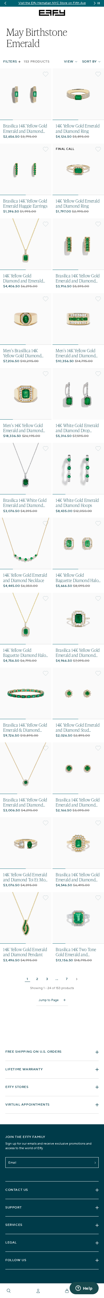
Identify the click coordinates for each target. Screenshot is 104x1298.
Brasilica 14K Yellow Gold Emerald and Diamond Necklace (25, 802)
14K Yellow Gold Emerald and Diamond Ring (78, 128)
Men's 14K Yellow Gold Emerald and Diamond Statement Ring (23, 428)
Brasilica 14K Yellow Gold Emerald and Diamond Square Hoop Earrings (25, 128)
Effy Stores (17, 1087)
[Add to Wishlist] (45, 74)
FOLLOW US (15, 1260)
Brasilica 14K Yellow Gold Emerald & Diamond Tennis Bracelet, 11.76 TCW (25, 727)
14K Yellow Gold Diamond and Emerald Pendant (23, 278)
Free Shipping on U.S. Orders (33, 1052)
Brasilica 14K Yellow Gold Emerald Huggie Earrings (25, 203)
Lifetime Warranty (24, 1069)
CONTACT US (16, 1190)
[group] (52, 3)
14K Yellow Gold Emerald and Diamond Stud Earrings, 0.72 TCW (78, 727)
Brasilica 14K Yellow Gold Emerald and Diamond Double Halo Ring (78, 877)
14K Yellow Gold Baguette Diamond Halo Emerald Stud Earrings (77, 577)
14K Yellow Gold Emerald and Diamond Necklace (25, 577)
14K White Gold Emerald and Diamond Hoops (77, 503)
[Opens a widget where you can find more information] (84, 1288)
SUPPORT (13, 1208)
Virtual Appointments (27, 1105)
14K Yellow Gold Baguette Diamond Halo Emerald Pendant (24, 653)
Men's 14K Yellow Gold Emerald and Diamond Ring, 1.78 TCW (75, 353)
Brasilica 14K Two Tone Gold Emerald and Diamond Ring (76, 952)
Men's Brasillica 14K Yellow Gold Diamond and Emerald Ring (22, 353)
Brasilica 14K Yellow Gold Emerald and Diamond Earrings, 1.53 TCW (78, 278)
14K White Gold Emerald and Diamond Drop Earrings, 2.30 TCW (77, 428)
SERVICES (13, 1225)
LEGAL (11, 1243)
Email (12, 1163)
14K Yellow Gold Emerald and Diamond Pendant (25, 952)
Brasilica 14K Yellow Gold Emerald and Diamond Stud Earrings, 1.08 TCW (78, 802)
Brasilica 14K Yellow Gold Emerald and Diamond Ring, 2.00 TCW (78, 653)
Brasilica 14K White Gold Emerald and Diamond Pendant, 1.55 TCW (24, 503)
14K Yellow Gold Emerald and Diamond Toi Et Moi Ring (25, 877)
